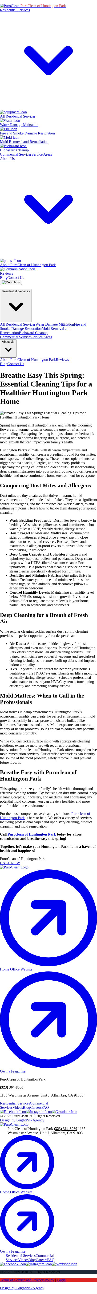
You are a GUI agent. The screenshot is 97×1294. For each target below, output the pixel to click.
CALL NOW (10, 863)
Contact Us (15, 278)
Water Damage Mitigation (55, 324)
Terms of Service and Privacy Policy (27, 1280)
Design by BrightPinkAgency (22, 1120)
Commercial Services (16, 154)
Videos (17, 1107)
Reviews (62, 360)
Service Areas (42, 154)
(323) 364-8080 (11, 1087)
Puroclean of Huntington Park (32, 834)
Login (61, 1280)
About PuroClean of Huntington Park (28, 360)
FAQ (45, 1107)
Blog (3, 278)
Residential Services (15, 1103)
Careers (35, 1107)
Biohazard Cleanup (33, 333)
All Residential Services (18, 324)
